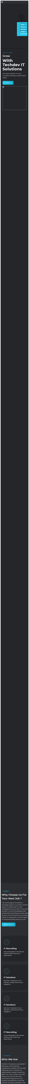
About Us (22, 16)
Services (22, 17)
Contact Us (22, 20)
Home (21, 14)
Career (21, 18)
